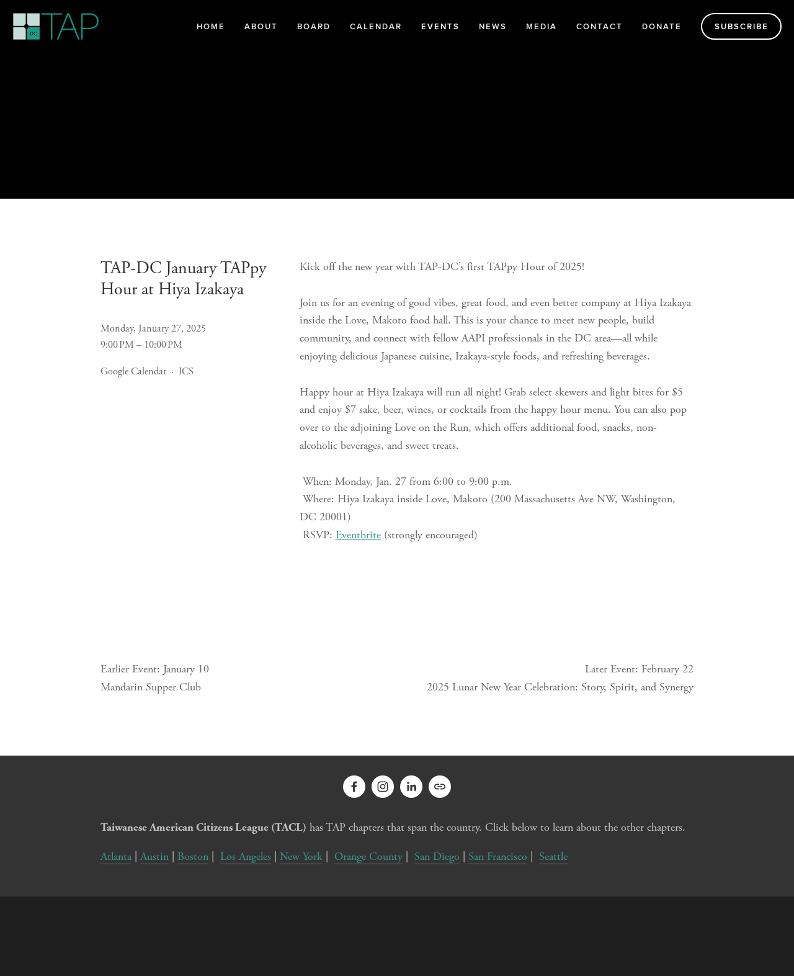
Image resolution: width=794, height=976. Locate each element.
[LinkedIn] (411, 786)
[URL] (440, 786)
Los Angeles (245, 856)
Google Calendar (133, 371)
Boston (192, 856)
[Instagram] (383, 786)
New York (301, 856)
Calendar (376, 26)
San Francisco (497, 856)
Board (314, 26)
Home (211, 26)
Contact (599, 26)
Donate (662, 26)
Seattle (553, 856)
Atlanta (116, 856)
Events (440, 26)
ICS (186, 371)
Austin (154, 856)
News (493, 26)
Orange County (368, 856)
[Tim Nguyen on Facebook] (354, 786)
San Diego (437, 856)
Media (541, 26)
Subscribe (742, 26)
